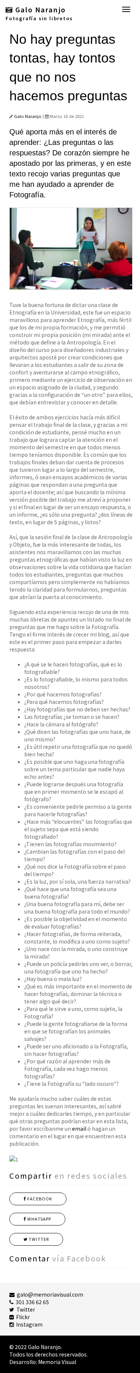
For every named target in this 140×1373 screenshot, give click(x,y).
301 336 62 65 (31, 1302)
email (79, 1128)
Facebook (39, 1199)
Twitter (38, 1239)
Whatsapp (38, 1219)
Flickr (22, 1317)
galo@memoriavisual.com (49, 1294)
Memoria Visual (57, 1362)
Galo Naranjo (27, 116)
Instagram (28, 1324)
